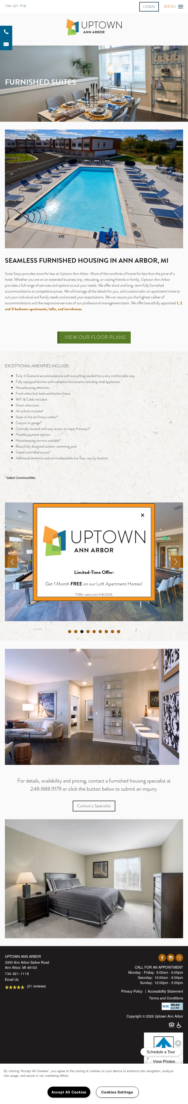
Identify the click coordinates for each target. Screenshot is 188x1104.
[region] (94, 1084)
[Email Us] (6, 44)
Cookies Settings (117, 1092)
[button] (149, 6)
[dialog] (94, 552)
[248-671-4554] (6, 32)
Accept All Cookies (68, 1092)
